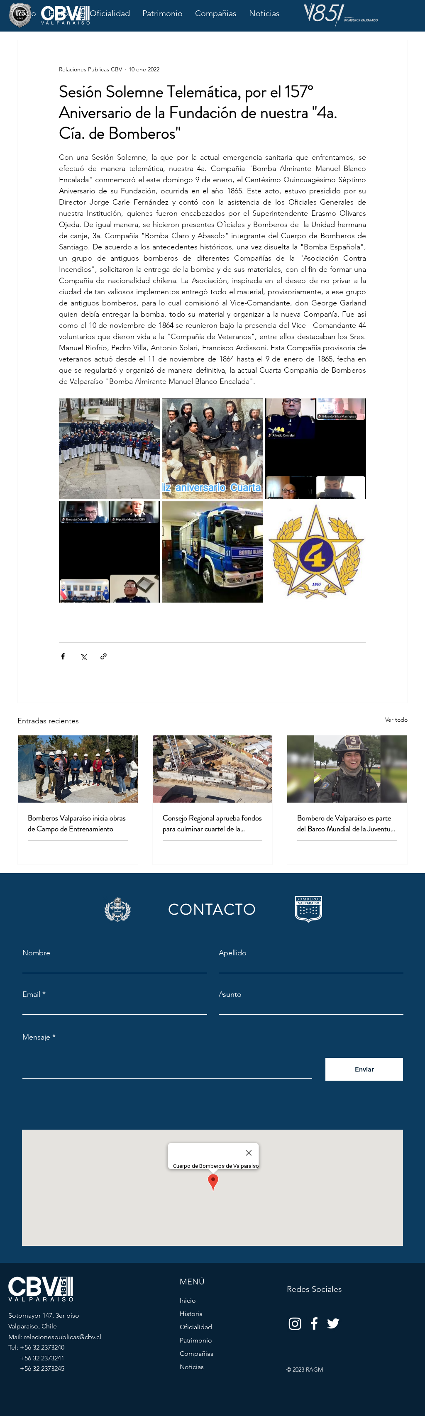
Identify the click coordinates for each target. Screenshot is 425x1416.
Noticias (192, 1367)
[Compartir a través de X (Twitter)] (83, 656)
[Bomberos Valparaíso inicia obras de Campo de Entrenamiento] (78, 769)
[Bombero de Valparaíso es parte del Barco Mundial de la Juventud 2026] (347, 769)
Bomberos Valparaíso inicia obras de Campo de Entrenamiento (77, 823)
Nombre (36, 953)
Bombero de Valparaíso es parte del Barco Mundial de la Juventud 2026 (345, 823)
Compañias (196, 1353)
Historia (191, 1314)
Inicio (188, 1300)
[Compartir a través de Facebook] (63, 656)
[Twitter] (333, 1323)
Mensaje (36, 1037)
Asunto (230, 994)
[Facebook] (314, 1323)
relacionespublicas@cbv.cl (62, 1337)
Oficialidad (196, 1327)
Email (31, 994)
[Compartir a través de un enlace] (103, 656)
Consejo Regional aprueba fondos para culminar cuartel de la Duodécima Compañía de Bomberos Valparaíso (212, 823)
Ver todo (396, 719)
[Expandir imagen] (109, 448)
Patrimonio (196, 1340)
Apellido (233, 953)
